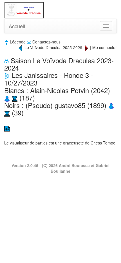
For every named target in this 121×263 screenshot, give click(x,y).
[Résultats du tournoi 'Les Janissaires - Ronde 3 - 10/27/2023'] (7, 75)
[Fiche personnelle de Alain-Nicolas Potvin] (7, 97)
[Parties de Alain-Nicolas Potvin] (14, 97)
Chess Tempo (103, 143)
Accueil (17, 26)
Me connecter (104, 47)
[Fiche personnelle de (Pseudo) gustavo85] (111, 105)
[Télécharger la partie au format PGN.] (7, 128)
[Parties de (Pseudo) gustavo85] (7, 112)
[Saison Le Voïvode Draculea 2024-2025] (20, 47)
